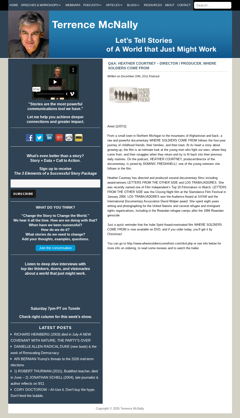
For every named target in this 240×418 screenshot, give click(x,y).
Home (14, 5)
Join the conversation (55, 248)
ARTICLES (113, 5)
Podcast (154, 76)
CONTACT (184, 5)
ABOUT (169, 5)
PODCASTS (91, 5)
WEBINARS (72, 5)
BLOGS (132, 5)
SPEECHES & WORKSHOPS (39, 5)
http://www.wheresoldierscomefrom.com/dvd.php (160, 243)
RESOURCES (153, 5)
